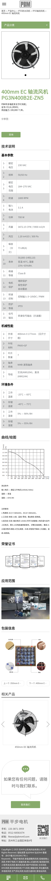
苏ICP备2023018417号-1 (16, 856)
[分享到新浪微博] (11, 123)
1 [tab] (25, 75)
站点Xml (38, 853)
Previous (2, 724)
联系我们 (25, 804)
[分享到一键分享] (11, 121)
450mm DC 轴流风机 (25, 747)
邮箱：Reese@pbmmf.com (15, 837)
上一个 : (14, 683)
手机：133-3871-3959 (12, 829)
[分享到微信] (11, 118)
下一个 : (39, 683)
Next (48, 724)
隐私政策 (21, 853)
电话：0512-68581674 (12, 833)
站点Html (30, 853)
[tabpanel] (25, 55)
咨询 (11, 134)
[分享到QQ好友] (11, 125)
